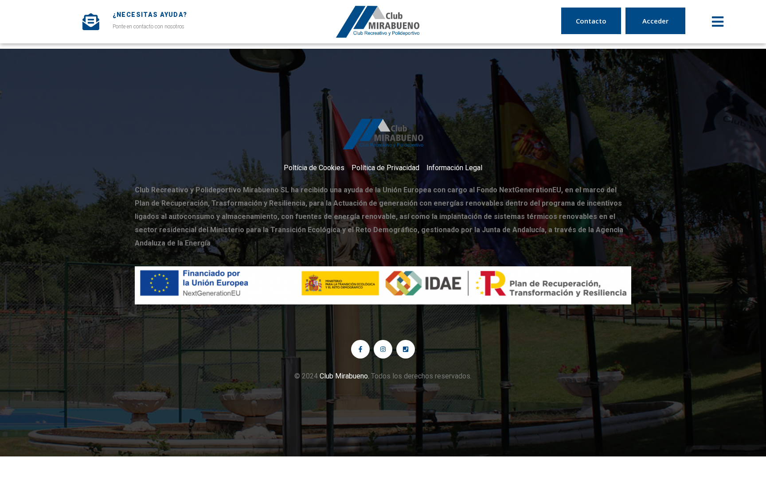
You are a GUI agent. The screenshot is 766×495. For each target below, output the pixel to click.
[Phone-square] (405, 349)
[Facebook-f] (360, 349)
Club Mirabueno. (344, 376)
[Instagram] (383, 349)
